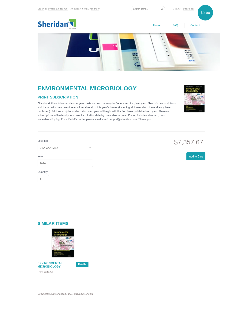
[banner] (72, 24)
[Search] (162, 8)
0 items (177, 8)
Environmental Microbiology (50, 265)
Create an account (58, 8)
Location (43, 140)
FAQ (175, 25)
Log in (41, 8)
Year (40, 156)
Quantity (43, 172)
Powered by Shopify (83, 293)
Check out (188, 8)
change (95, 8)
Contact (195, 25)
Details (82, 264)
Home (156, 25)
